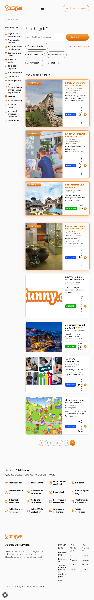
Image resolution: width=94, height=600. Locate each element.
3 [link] (54, 443)
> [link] (72, 443)
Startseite (8, 19)
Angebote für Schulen (14, 41)
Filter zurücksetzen (80, 46)
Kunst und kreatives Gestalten (12, 114)
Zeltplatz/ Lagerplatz (12, 67)
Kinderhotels (13, 120)
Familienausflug (15, 100)
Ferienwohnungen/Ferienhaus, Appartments (15, 90)
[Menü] (42, 8)
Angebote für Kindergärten (14, 35)
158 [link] (66, 443)
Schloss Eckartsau (85, 560)
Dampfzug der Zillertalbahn (85, 555)
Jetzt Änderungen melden (76, 8)
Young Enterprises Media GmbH (29, 586)
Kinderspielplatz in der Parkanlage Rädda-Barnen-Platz (85, 569)
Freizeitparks (74, 560)
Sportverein (73, 565)
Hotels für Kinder (12, 61)
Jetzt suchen (77, 37)
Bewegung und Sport (14, 54)
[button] (5, 595)
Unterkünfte (13, 76)
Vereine (11, 96)
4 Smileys (73, 555)
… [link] (60, 443)
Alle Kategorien (11, 27)
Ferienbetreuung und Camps (15, 48)
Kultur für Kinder (12, 106)
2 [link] (47, 443)
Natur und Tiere (15, 72)
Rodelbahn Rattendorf (85, 565)
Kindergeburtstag (14, 82)
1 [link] (41, 443)
